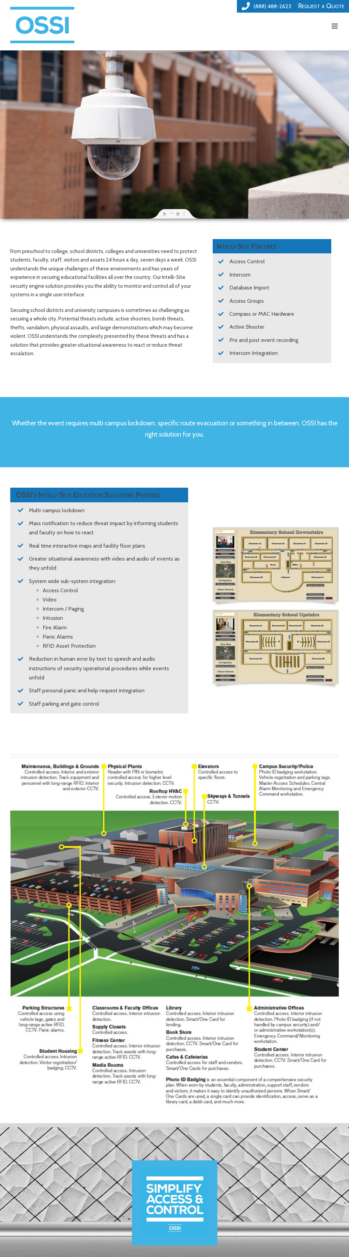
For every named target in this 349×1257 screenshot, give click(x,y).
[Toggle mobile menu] (335, 26)
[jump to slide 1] (171, 214)
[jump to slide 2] (177, 214)
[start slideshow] (159, 214)
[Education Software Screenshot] (275, 531)
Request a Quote (321, 6)
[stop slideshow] (190, 214)
